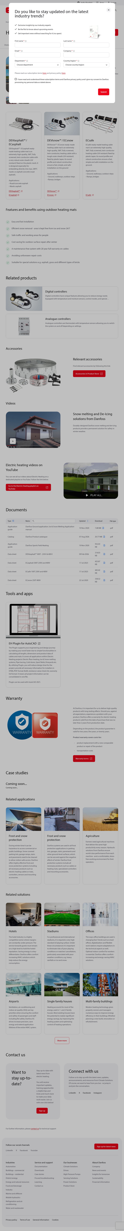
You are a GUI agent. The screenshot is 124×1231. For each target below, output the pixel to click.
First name (19, 41)
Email (17, 51)
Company (68, 51)
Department (20, 60)
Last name (68, 41)
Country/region (70, 60)
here (45, 73)
